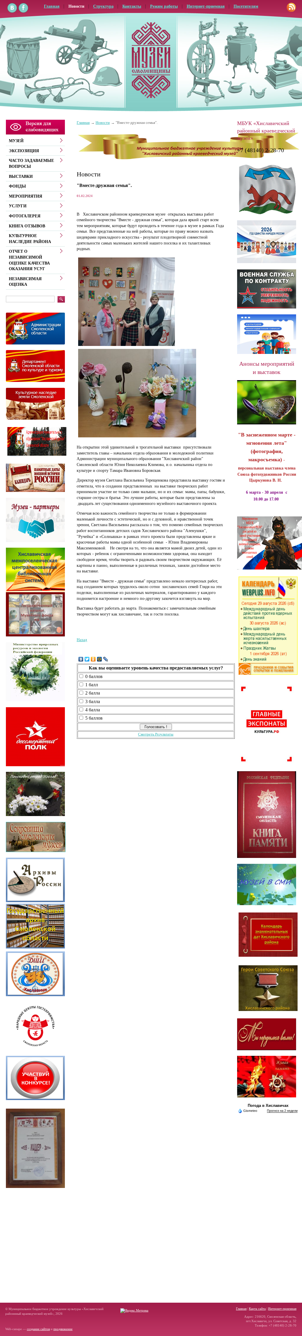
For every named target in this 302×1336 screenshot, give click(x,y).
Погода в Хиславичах (268, 1105)
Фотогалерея (24, 216)
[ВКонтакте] (81, 659)
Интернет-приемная (206, 6)
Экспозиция (24, 151)
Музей (16, 141)
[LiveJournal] (106, 659)
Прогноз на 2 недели (282, 1110)
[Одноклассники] (93, 659)
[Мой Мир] (99, 659)
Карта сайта (257, 1308)
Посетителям (246, 6)
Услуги (18, 206)
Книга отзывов (27, 226)
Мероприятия (25, 196)
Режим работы (164, 6)
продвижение (63, 1329)
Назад (82, 640)
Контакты (131, 6)
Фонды (17, 186)
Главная (83, 123)
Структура (103, 6)
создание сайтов (38, 1329)
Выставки (21, 176)
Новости (76, 6)
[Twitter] (87, 659)
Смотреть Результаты (155, 734)
